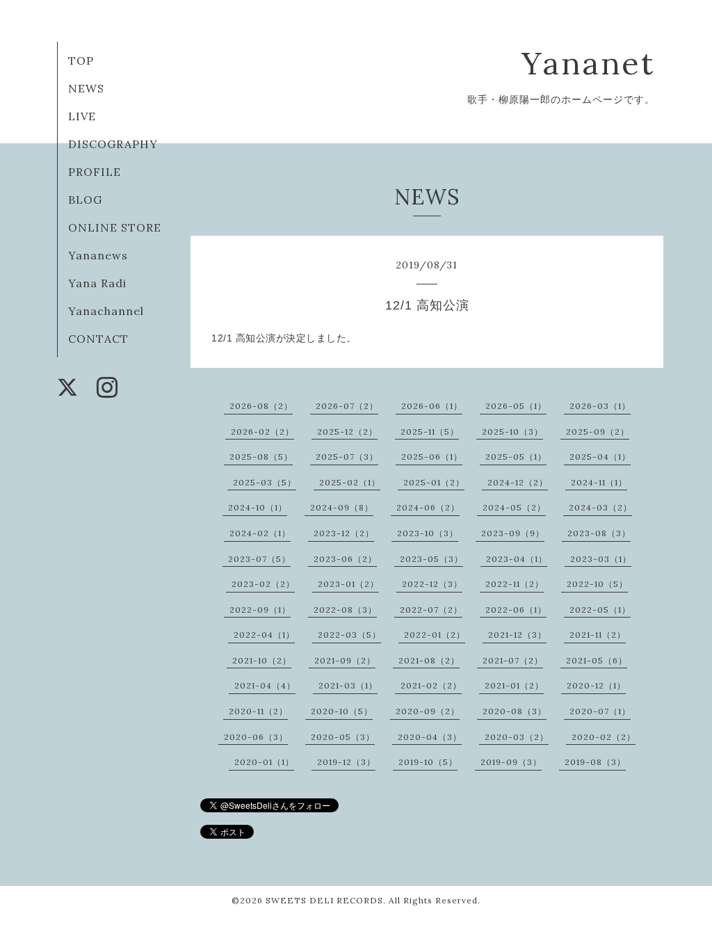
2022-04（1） (264, 634)
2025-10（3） (512, 431)
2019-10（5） (428, 762)
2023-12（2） (344, 533)
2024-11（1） (599, 482)
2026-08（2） (261, 406)
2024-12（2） (517, 482)
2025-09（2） (597, 431)
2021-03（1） (348, 685)
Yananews (98, 255)
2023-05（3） (431, 559)
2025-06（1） (431, 456)
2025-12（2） (347, 431)
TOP (81, 60)
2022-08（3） (345, 609)
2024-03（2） (600, 507)
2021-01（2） (514, 685)
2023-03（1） (600, 559)
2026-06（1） (431, 406)
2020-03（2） (517, 737)
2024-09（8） (341, 507)
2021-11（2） (597, 634)
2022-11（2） (514, 584)
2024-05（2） (514, 507)
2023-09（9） (512, 533)
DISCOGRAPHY (113, 144)
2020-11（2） (258, 711)
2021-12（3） (517, 634)
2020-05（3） (343, 737)
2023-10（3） (427, 533)
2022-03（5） (349, 634)
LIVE (82, 116)
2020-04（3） (430, 737)
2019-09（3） (511, 762)
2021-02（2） (431, 685)
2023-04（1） (516, 559)
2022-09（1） (260, 609)
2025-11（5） (429, 431)
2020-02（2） (604, 737)
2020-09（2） (428, 711)
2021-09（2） (344, 660)
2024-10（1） (257, 507)
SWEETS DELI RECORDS (324, 900)
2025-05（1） (516, 456)
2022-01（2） (434, 634)
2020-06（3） (256, 737)
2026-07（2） (347, 406)
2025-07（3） (347, 456)
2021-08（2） (429, 660)
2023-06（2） (345, 559)
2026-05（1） (516, 406)
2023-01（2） (348, 584)
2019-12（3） (346, 762)
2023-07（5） (259, 559)
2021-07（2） (513, 660)
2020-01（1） (264, 762)
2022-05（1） (600, 609)
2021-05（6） (596, 660)
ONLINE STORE (114, 227)
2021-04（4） (265, 685)
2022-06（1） (516, 609)
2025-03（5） (264, 482)
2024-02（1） (260, 533)
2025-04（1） (600, 456)
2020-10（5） (342, 711)
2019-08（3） (595, 762)
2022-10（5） (597, 584)
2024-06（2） (428, 507)
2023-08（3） (599, 533)
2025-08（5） (261, 456)
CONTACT (98, 339)
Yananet (588, 63)
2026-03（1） (600, 406)
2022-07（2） (431, 609)
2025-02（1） (349, 482)
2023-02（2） (263, 584)
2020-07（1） (600, 711)
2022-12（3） (432, 584)
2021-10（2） (261, 660)
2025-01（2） (433, 482)
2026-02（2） (262, 431)
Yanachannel (106, 311)
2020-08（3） (515, 711)
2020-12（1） (596, 685)
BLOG (85, 200)
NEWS (86, 88)
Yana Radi (97, 283)
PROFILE (94, 172)
